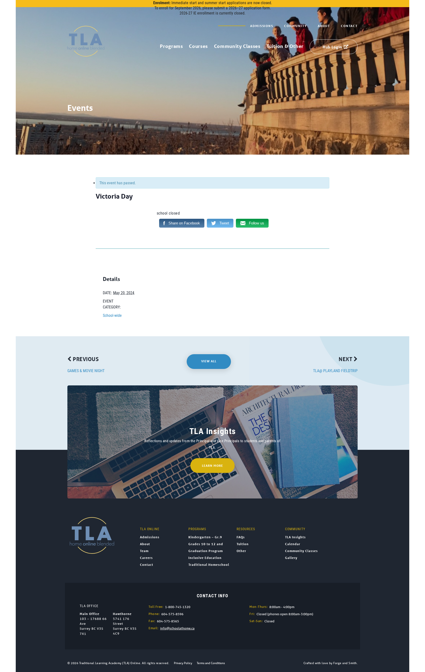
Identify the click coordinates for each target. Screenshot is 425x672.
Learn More (212, 465)
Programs (171, 46)
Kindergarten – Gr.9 (205, 537)
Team (144, 551)
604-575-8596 (172, 614)
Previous (85, 359)
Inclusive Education (205, 558)
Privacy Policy (183, 663)
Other (241, 551)
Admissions (261, 26)
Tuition (243, 544)
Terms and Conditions (211, 663)
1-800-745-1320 (177, 607)
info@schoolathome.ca (177, 628)
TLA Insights (295, 537)
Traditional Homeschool (208, 565)
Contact (349, 26)
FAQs (241, 537)
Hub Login (332, 46)
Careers (146, 558)
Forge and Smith (345, 663)
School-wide (112, 315)
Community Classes (237, 46)
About (324, 26)
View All (208, 361)
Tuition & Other (285, 46)
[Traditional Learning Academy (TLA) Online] (85, 54)
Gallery (291, 558)
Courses (198, 46)
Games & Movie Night (86, 370)
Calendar (292, 544)
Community (295, 26)
